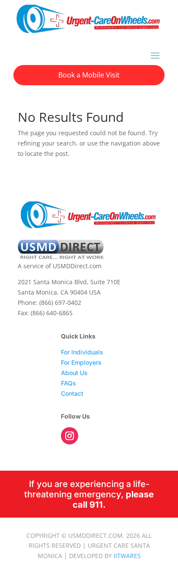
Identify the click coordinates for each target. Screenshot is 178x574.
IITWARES (127, 556)
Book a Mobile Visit (89, 75)
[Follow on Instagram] (69, 435)
